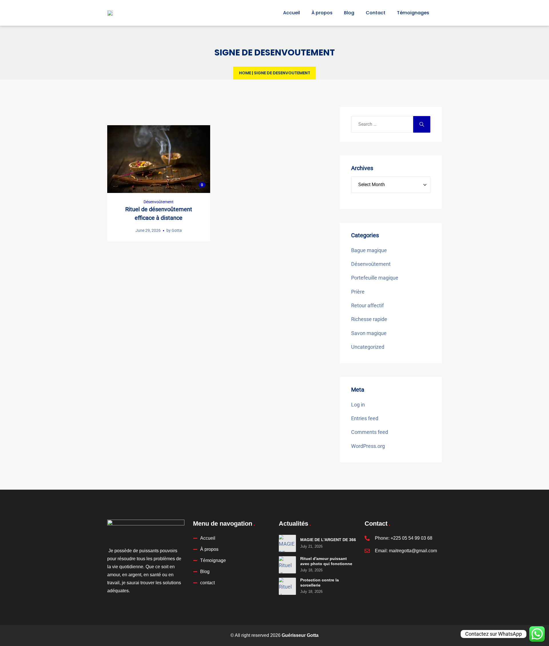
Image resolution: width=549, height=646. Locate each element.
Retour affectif (367, 305)
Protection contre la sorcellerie (319, 582)
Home (245, 73)
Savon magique (369, 333)
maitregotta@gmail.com (413, 550)
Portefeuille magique (374, 278)
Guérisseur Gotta (300, 635)
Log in (358, 405)
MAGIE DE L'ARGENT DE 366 (328, 539)
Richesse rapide (369, 319)
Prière (358, 292)
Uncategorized (367, 347)
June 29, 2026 (148, 230)
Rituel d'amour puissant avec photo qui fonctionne (326, 561)
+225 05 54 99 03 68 (411, 538)
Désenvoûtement (159, 202)
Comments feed (369, 432)
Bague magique (369, 250)
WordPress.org (368, 446)
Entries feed (364, 418)
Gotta (177, 230)
